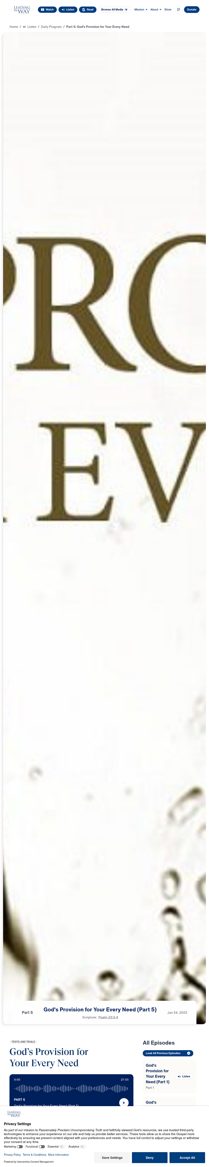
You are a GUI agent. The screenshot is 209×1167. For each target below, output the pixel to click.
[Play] (124, 1103)
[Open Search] (178, 10)
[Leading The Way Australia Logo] (22, 10)
